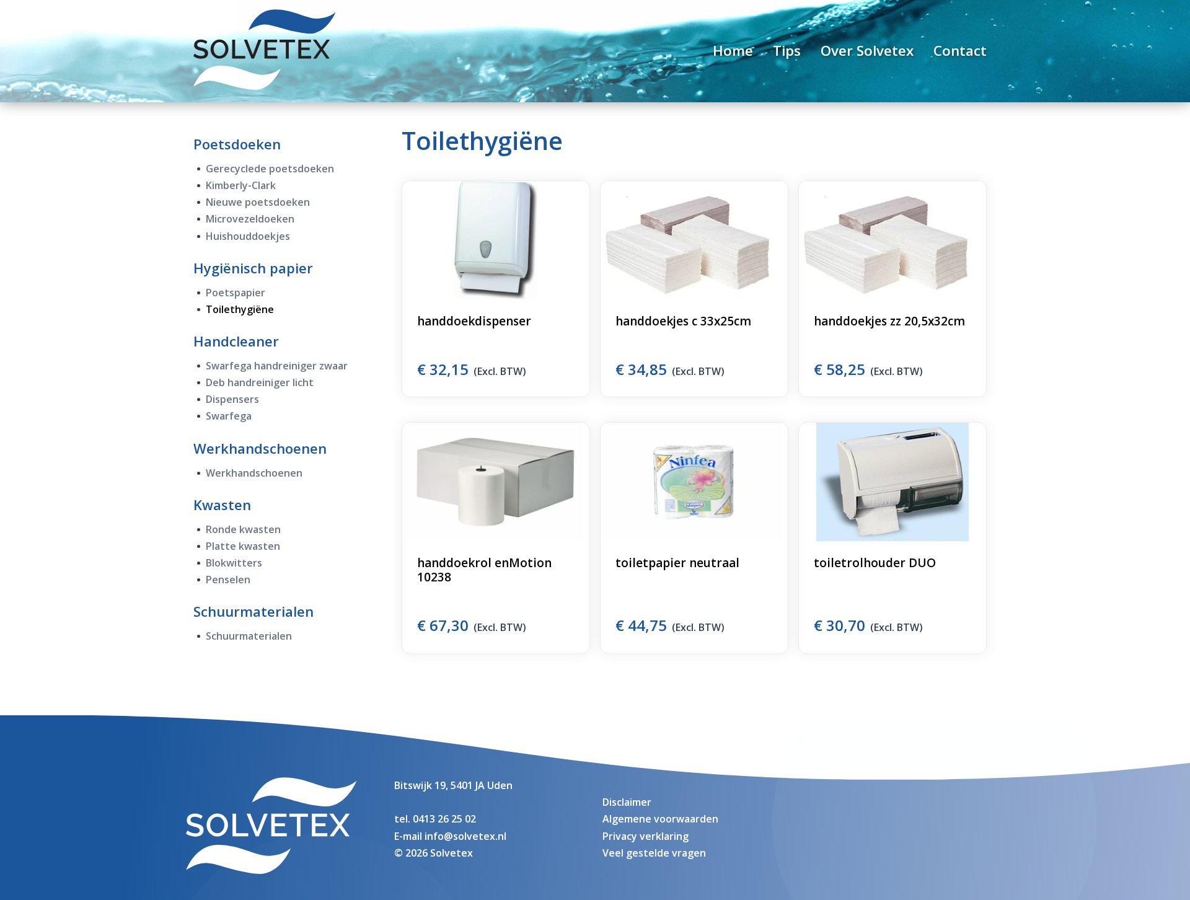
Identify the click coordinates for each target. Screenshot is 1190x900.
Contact (960, 50)
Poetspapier (235, 292)
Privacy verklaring (645, 836)
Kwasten (222, 504)
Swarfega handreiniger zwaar (277, 366)
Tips (787, 50)
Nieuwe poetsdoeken (258, 202)
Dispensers (232, 399)
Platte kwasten (243, 546)
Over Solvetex (867, 50)
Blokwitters (234, 563)
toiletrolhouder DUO (875, 563)
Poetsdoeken (237, 144)
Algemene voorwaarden (660, 819)
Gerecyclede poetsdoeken (270, 168)
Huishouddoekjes (248, 236)
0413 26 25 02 (444, 819)
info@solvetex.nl (465, 836)
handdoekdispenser (474, 321)
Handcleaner (236, 341)
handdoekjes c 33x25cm (683, 321)
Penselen (228, 579)
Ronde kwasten (243, 529)
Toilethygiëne (240, 309)
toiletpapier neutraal (677, 563)
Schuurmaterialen (253, 611)
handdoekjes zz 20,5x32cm (889, 321)
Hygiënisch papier (253, 267)
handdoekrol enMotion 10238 (484, 570)
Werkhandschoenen (260, 448)
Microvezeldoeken (250, 219)
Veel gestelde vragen (654, 853)
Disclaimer (626, 802)
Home (733, 50)
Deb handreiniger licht (260, 382)
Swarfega (229, 416)
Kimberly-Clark (241, 185)
